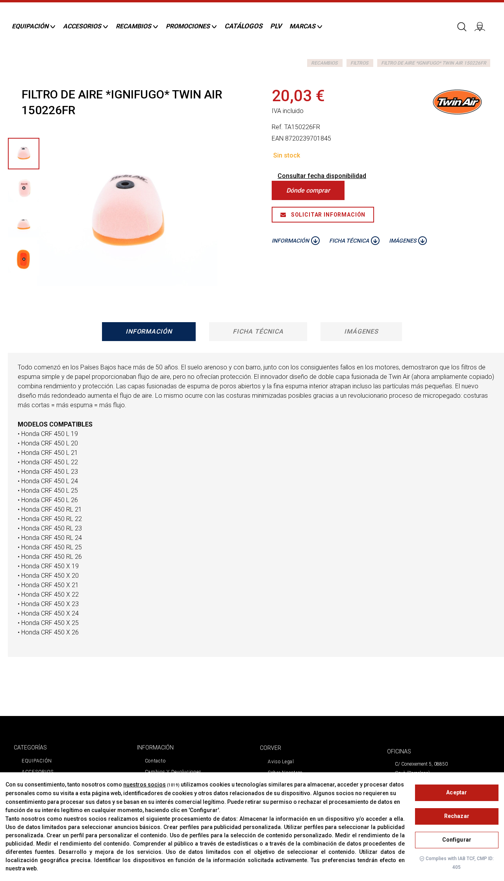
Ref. (277, 127)
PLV (276, 26)
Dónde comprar (308, 190)
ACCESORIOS (38, 772)
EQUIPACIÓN (37, 761)
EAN (278, 138)
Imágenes (361, 331)
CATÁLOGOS (243, 26)
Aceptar (456, 792)
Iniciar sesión (482, 26)
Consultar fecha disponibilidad (322, 176)
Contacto (155, 761)
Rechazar (456, 816)
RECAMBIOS (324, 63)
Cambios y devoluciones (173, 772)
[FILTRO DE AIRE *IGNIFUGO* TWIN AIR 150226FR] (23, 153)
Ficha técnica (258, 331)
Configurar (456, 839)
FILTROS (359, 63)
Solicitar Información (327, 214)
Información (149, 331)
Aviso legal (281, 761)
